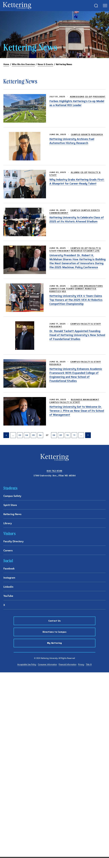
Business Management (85, 399)
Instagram (9, 577)
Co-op (88, 96)
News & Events (45, 64)
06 (40, 435)
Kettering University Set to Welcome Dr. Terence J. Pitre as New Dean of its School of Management (76, 410)
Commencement (58, 212)
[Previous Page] (6, 435)
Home (6, 64)
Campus (75, 134)
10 (67, 435)
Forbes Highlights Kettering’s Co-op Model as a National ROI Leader (76, 103)
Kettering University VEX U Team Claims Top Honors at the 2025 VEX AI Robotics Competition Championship (75, 300)
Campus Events (90, 210)
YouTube (8, 595)
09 (60, 435)
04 (26, 435)
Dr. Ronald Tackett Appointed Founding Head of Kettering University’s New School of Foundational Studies (77, 335)
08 (54, 435)
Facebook (9, 568)
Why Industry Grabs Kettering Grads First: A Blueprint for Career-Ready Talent (76, 181)
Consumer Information (47, 664)
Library (7, 523)
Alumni (75, 172)
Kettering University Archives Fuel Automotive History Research (71, 141)
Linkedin (8, 586)
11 (74, 435)
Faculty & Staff (91, 323)
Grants (86, 134)
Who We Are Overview (23, 64)
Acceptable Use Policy (26, 664)
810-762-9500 (54, 471)
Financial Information (67, 664)
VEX (64, 291)
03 (20, 435)
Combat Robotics (85, 288)
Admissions (77, 96)
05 (33, 435)
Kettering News (12, 514)
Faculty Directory (13, 541)
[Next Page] (88, 435)
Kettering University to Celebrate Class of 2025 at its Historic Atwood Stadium (76, 219)
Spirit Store (10, 505)
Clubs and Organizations (87, 285)
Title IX (89, 664)
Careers (8, 550)
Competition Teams (61, 288)
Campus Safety (12, 496)
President (99, 96)
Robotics (55, 291)
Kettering (17, 5)
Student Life (91, 250)
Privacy (81, 664)
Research (97, 134)
